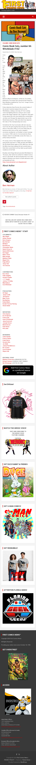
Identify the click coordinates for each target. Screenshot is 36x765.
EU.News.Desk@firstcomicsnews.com (10, 746)
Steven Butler (6, 305)
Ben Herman (18, 52)
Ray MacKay (6, 300)
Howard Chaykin (7, 277)
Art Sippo (5, 293)
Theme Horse (26, 760)
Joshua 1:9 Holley (8, 281)
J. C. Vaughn (6, 279)
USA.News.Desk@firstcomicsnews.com (11, 726)
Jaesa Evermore (7, 321)
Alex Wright (6, 236)
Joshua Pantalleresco (9, 346)
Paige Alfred (6, 262)
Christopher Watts (8, 247)
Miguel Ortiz (6, 260)
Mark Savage (6, 256)
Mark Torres (6, 298)
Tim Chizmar (6, 265)
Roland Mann (6, 302)
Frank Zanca (6, 340)
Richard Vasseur (7, 361)
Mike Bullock (6, 283)
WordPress (23, 762)
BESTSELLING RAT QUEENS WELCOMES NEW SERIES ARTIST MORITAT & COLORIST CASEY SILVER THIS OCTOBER (18, 221)
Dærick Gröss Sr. (7, 249)
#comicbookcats (10, 206)
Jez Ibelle (5, 344)
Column (5, 43)
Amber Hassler (7, 238)
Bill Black (5, 244)
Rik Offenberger (7, 363)
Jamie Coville (6, 295)
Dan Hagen (6, 253)
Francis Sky (6, 317)
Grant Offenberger (8, 319)
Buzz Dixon (6, 274)
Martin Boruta (6, 325)
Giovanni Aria (6, 342)
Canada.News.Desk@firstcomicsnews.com (11, 737)
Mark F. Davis (6, 254)
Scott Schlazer (7, 349)
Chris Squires (6, 314)
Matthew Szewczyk (8, 359)
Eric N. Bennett (7, 315)
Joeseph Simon (7, 323)
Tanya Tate (6, 264)
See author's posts (10, 197)
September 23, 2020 (8, 52)
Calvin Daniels (6, 336)
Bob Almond (6, 245)
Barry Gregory (6, 240)
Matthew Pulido (7, 258)
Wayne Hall (6, 351)
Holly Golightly (7, 275)
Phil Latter (5, 328)
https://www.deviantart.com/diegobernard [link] (14, 162)
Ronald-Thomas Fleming (10, 304)
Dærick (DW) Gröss (8, 251)
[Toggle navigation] (3, 17)
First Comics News (22, 757)
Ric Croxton (6, 347)
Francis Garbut (7, 338)
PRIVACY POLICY (9, 760)
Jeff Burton (6, 296)
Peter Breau (6, 326)
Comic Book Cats (14, 43)
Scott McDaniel (7, 284)
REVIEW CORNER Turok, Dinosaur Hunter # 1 (17, 214)
